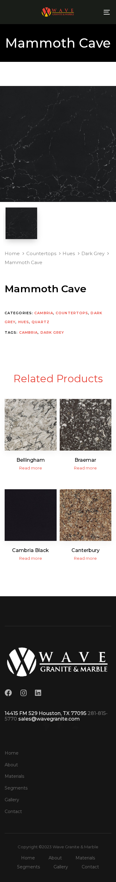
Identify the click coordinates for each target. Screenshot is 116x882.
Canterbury (85, 550)
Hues (68, 253)
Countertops (41, 253)
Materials (14, 776)
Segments (16, 788)
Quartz (40, 322)
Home (12, 253)
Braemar (85, 460)
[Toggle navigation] (92, 12)
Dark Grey (93, 253)
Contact (13, 811)
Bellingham (30, 460)
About (11, 765)
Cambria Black (30, 550)
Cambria (43, 313)
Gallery (12, 800)
